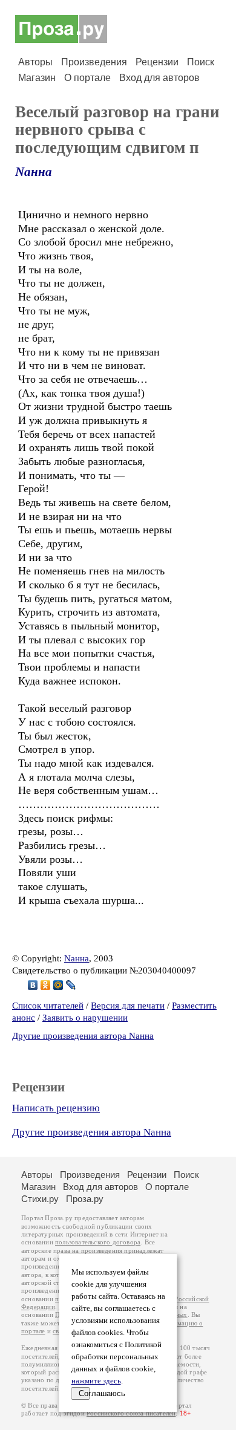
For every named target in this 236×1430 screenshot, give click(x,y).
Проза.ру (84, 1199)
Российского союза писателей (131, 1413)
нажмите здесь (96, 1381)
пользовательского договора (97, 1242)
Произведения (94, 62)
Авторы (35, 62)
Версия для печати (128, 1005)
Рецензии (157, 62)
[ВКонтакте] (33, 985)
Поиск (200, 62)
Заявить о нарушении (85, 1017)
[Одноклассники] (45, 985)
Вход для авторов (159, 78)
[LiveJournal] (71, 985)
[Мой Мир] (58, 985)
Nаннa (33, 171)
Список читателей (48, 1005)
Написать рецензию (56, 1108)
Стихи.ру (40, 1199)
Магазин (37, 78)
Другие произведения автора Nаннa (83, 1036)
